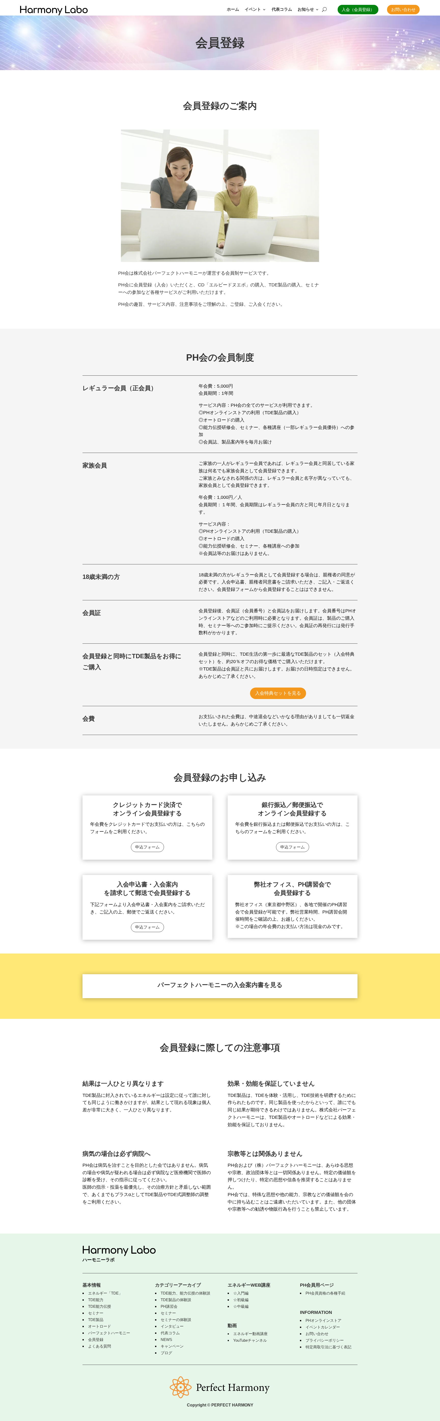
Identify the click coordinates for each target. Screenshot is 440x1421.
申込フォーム (147, 847)
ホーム (233, 9)
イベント (253, 9)
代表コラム (282, 9)
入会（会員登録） (358, 9)
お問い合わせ (403, 9)
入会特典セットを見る (278, 693)
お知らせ (306, 9)
